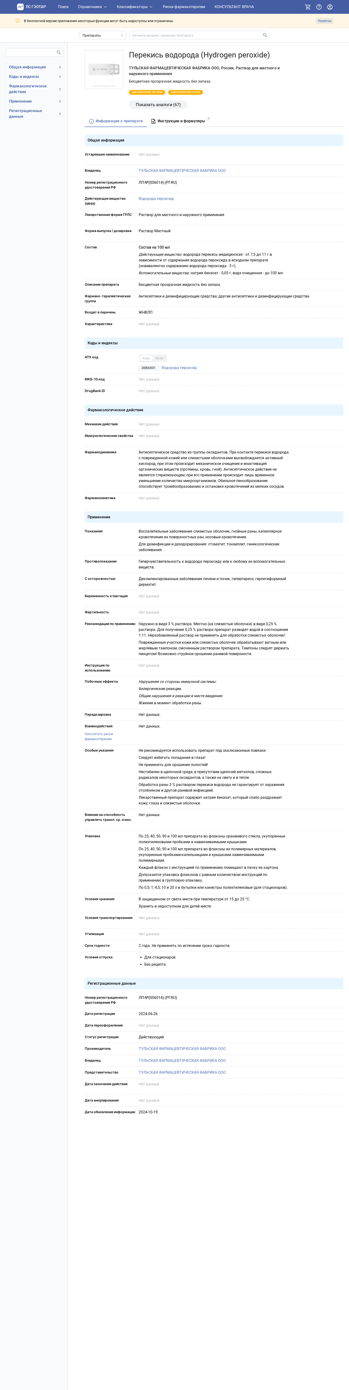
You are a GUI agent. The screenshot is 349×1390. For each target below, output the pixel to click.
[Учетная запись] (330, 7)
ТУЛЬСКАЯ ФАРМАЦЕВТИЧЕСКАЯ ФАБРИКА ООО (182, 170)
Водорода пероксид (156, 198)
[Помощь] (319, 7)
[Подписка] (308, 7)
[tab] (116, 121)
